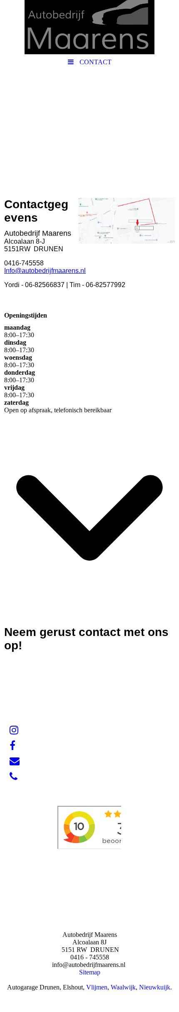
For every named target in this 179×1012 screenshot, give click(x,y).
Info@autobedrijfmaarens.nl (45, 270)
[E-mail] (14, 761)
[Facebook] (11, 745)
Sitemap (89, 972)
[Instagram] (13, 730)
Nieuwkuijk (154, 987)
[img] (89, 27)
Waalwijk (123, 987)
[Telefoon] (12, 776)
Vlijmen (96, 987)
